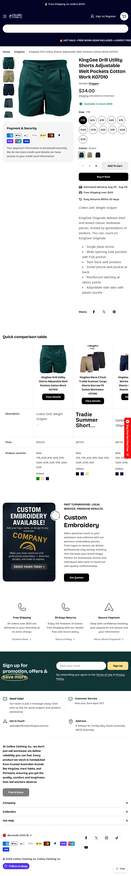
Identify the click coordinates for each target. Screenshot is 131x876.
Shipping (84, 95)
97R (121, 120)
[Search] (123, 29)
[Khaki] (89, 155)
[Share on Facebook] (94, 312)
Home (6, 51)
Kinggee (94, 83)
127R (83, 139)
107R (93, 129)
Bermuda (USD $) (18, 835)
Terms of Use (104, 674)
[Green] (81, 155)
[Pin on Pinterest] (114, 312)
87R (102, 120)
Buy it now (103, 176)
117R (112, 129)
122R (122, 129)
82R (92, 120)
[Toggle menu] (5, 16)
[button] (127, 438)
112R (102, 129)
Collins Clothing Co (24, 859)
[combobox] (65, 29)
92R (111, 120)
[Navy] (98, 155)
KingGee (19, 51)
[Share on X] (104, 312)
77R (83, 120)
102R (83, 129)
